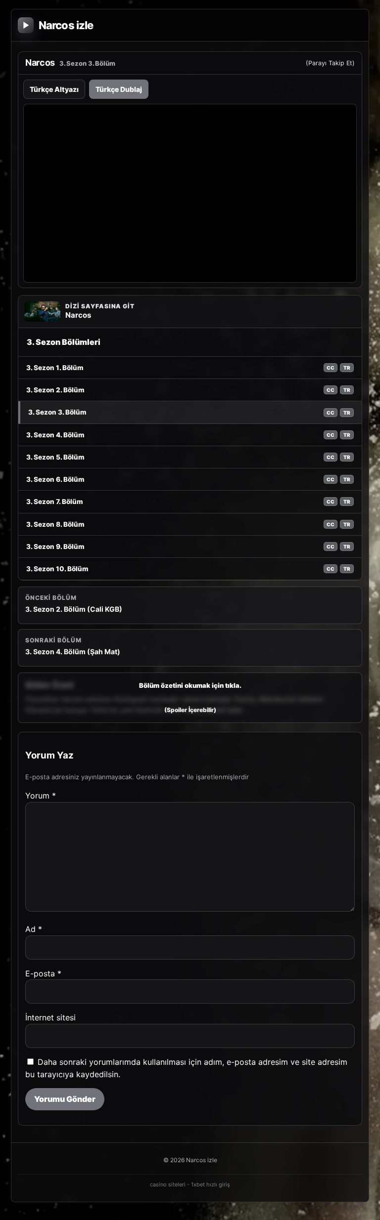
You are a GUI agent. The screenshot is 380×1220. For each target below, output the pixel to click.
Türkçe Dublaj (118, 89)
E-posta (43, 973)
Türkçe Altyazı (54, 89)
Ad (33, 929)
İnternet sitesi (50, 1017)
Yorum (40, 795)
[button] (190, 697)
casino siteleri (168, 1184)
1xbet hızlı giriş (210, 1184)
